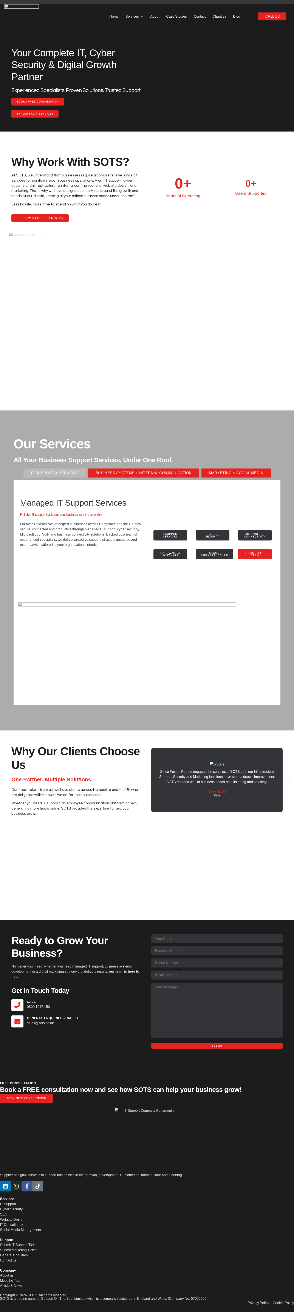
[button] (145, 778)
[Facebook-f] (27, 1186)
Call (31, 1001)
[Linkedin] (5, 1186)
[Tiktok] (37, 1186)
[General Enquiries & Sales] (17, 1021)
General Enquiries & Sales (52, 1018)
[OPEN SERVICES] (141, 16)
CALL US (272, 16)
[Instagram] (16, 1186)
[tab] (54, 473)
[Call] (17, 1005)
